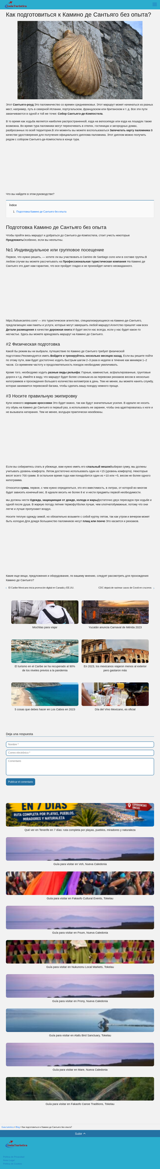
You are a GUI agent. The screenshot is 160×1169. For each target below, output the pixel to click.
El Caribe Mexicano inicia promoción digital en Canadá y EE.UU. (41, 587)
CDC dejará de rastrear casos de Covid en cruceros (125, 587)
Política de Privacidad (13, 1157)
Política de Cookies (12, 1163)
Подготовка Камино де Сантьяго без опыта (41, 211)
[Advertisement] (80, 167)
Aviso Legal (9, 1160)
